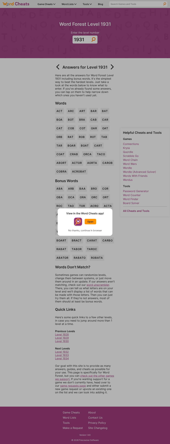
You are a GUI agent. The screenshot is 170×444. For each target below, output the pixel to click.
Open (90, 221)
